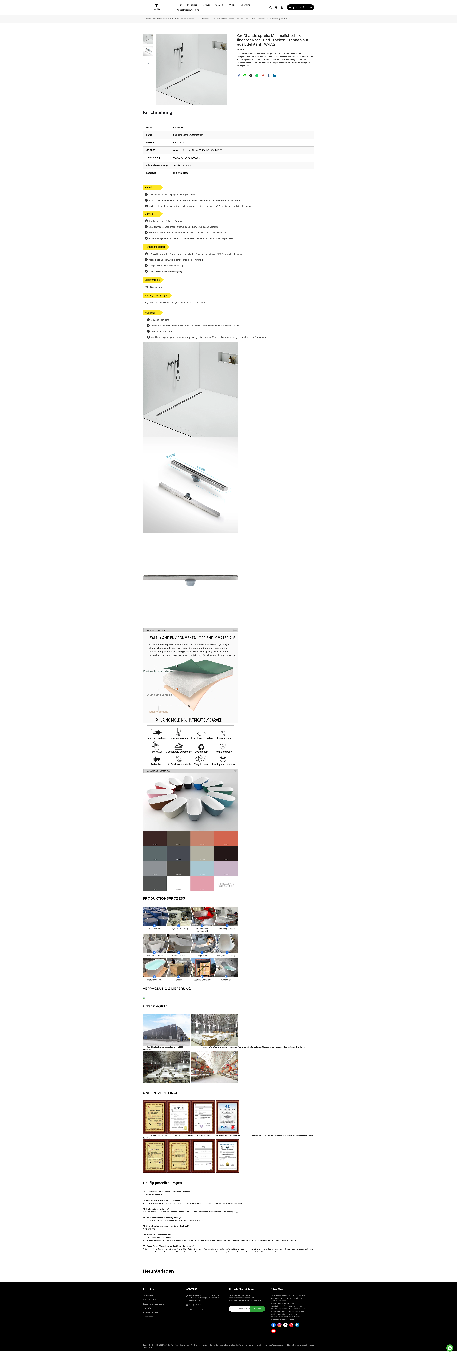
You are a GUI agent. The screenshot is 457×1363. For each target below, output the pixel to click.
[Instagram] (279, 1325)
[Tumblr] (268, 75)
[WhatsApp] (256, 75)
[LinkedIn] (274, 75)
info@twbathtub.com (198, 1305)
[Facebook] (239, 75)
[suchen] (270, 8)
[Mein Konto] (282, 7)
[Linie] (245, 75)
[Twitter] (251, 75)
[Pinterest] (262, 75)
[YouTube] (273, 1331)
